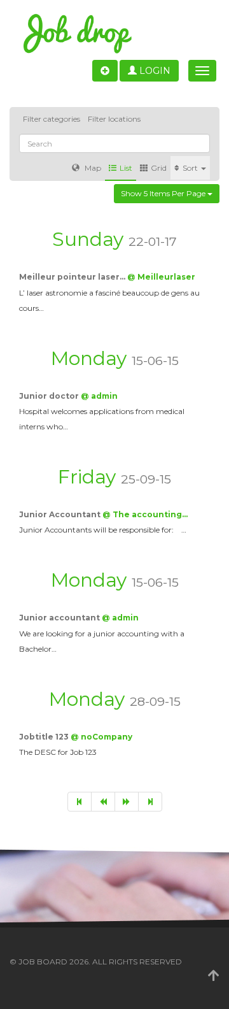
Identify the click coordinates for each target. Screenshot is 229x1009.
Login (153, 70)
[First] (79, 802)
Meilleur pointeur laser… (73, 277)
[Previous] (103, 802)
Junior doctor (50, 396)
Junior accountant (60, 617)
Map (92, 168)
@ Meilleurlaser (161, 277)
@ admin (99, 396)
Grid (159, 168)
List (126, 168)
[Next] (126, 802)
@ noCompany (101, 736)
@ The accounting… (145, 514)
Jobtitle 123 (45, 736)
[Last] (150, 802)
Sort (191, 168)
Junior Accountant (60, 514)
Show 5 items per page (164, 193)
